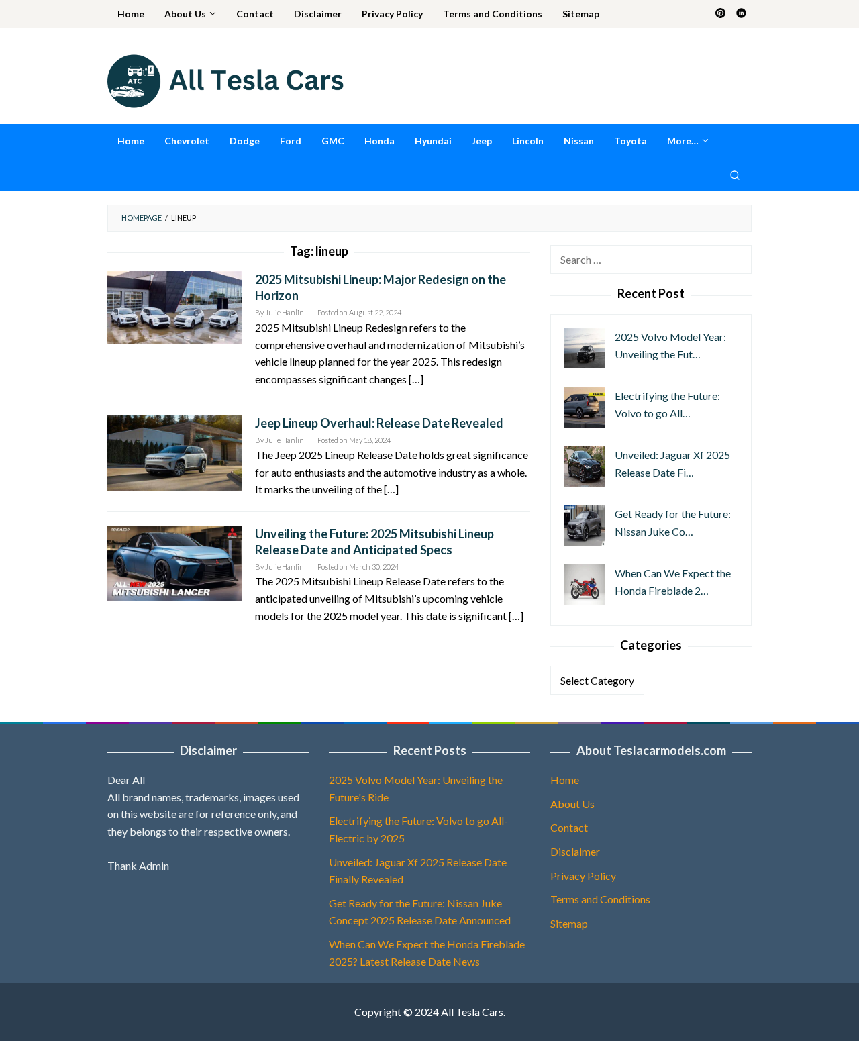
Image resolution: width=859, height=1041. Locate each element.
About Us (572, 803)
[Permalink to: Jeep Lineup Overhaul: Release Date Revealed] (174, 451)
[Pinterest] (720, 14)
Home (564, 779)
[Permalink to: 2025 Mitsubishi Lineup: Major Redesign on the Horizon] (174, 305)
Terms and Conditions (600, 899)
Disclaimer (575, 851)
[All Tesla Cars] (225, 79)
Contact (569, 827)
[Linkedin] (741, 14)
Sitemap (569, 923)
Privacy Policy (583, 875)
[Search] (735, 174)
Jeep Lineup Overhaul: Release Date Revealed (379, 422)
